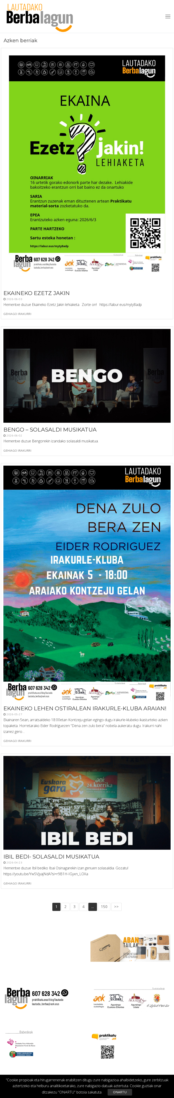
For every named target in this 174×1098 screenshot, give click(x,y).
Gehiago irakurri (17, 314)
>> (116, 906)
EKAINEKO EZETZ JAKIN (36, 293)
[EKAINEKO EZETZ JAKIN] (87, 168)
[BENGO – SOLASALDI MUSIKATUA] (87, 376)
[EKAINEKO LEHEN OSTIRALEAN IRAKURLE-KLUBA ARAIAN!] (87, 584)
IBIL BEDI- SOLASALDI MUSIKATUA (51, 856)
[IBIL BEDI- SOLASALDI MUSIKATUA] (87, 803)
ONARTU (120, 1092)
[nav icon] (167, 16)
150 (104, 906)
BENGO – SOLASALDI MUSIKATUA (50, 429)
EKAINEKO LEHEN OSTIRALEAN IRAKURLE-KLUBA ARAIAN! (85, 708)
